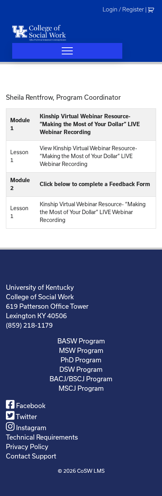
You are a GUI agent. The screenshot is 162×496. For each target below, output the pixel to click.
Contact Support (31, 456)
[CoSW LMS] (39, 32)
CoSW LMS (91, 471)
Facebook (30, 405)
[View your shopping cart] (152, 9)
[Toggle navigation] (67, 51)
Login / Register (123, 9)
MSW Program (81, 350)
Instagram (30, 427)
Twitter (26, 416)
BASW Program (81, 341)
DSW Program (81, 369)
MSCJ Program (81, 388)
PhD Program (81, 360)
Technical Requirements (42, 437)
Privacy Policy (27, 446)
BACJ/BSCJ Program (81, 378)
